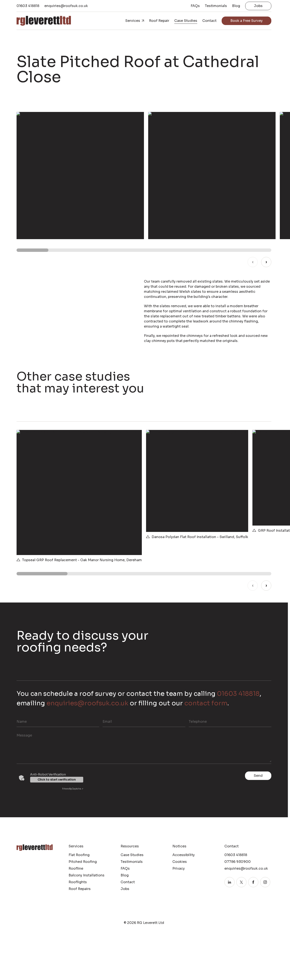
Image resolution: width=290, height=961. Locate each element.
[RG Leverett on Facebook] (253, 882)
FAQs (195, 6)
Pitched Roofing (83, 861)
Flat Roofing (79, 855)
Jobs (258, 6)
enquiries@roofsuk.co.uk (66, 6)
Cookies (179, 861)
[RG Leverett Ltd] (44, 20)
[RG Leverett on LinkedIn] (229, 882)
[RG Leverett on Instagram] (265, 882)
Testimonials (216, 6)
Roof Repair (159, 20)
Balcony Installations (86, 875)
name (22, 721)
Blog (236, 6)
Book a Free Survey (246, 20)
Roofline (76, 868)
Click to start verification (57, 779)
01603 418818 (28, 6)
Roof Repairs (80, 889)
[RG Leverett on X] (241, 882)
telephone (198, 721)
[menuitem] (195, 5)
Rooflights (78, 882)
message (24, 735)
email (107, 721)
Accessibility (183, 855)
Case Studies (185, 20)
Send (258, 775)
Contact (209, 20)
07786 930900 (237, 861)
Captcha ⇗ (72, 788)
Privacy (178, 868)
